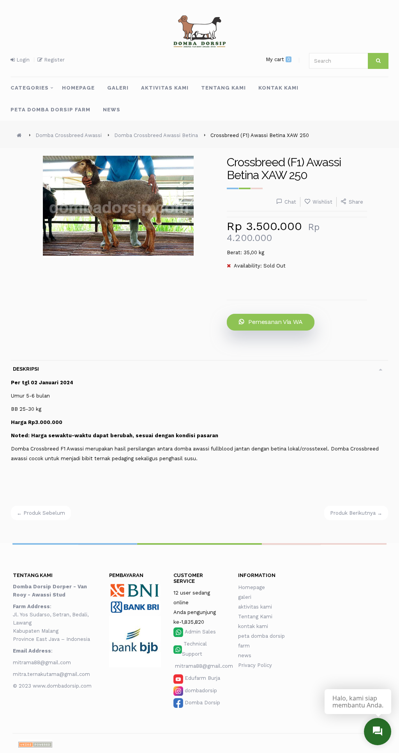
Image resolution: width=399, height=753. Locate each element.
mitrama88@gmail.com (42, 662)
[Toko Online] (35, 744)
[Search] (378, 61)
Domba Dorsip (202, 702)
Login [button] (22, 60)
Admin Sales (200, 632)
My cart (278, 59)
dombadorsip (201, 690)
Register (53, 60)
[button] (36, 88)
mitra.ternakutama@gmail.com (51, 674)
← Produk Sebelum (41, 513)
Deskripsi (26, 369)
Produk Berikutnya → (356, 513)
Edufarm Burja (202, 678)
